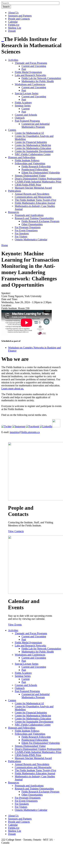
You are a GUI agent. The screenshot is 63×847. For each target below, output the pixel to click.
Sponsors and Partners (20, 15)
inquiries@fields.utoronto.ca (25, 432)
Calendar (13, 21)
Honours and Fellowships (21, 157)
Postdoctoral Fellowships (35, 169)
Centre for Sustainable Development (34, 151)
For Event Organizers (26, 230)
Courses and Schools (26, 114)
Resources (13, 212)
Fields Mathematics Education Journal (35, 203)
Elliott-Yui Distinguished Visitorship (41, 172)
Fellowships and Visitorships (30, 163)
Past (24, 69)
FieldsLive (13, 24)
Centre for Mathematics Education (33, 148)
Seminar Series (23, 105)
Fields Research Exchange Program (40, 221)
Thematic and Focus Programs (31, 63)
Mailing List (14, 27)
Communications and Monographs (33, 196)
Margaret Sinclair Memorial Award (33, 187)
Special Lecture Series (26, 93)
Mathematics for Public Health (38, 81)
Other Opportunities (32, 224)
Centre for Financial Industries (31, 142)
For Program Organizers (27, 227)
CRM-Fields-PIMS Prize (28, 184)
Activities (13, 60)
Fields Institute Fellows (27, 160)
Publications (14, 190)
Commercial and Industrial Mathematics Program (36, 125)
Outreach (20, 117)
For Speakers (22, 233)
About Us (13, 12)
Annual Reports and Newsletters (32, 193)
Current (26, 108)
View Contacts (16, 531)
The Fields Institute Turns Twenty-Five (35, 200)
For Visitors (21, 236)
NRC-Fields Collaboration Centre (33, 154)
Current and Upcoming (34, 66)
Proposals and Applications (29, 215)
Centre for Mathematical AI (29, 133)
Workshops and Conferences (30, 84)
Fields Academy (23, 102)
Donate (12, 30)
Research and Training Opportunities (34, 218)
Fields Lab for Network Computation (41, 78)
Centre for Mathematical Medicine (33, 145)
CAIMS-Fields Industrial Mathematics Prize (38, 181)
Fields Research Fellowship (36, 166)
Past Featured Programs (27, 120)
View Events (15, 624)
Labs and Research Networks (30, 75)
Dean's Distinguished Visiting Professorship (38, 178)
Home (4, 245)
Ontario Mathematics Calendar (31, 239)
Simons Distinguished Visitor (30, 175)
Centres (12, 130)
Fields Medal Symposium (28, 72)
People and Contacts (19, 18)
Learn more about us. (12, 388)
